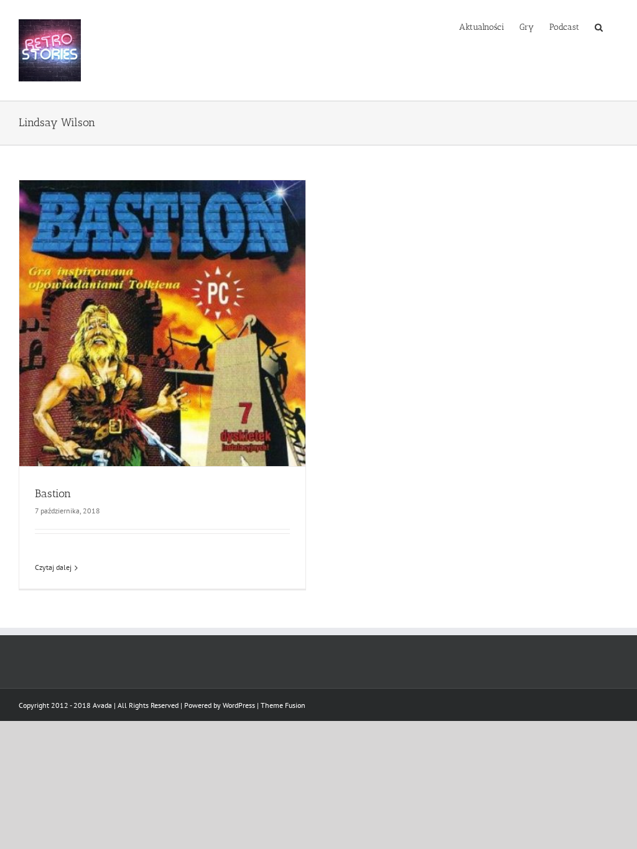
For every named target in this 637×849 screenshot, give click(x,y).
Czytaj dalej (53, 567)
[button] (599, 26)
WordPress (239, 705)
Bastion (53, 493)
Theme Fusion (283, 705)
